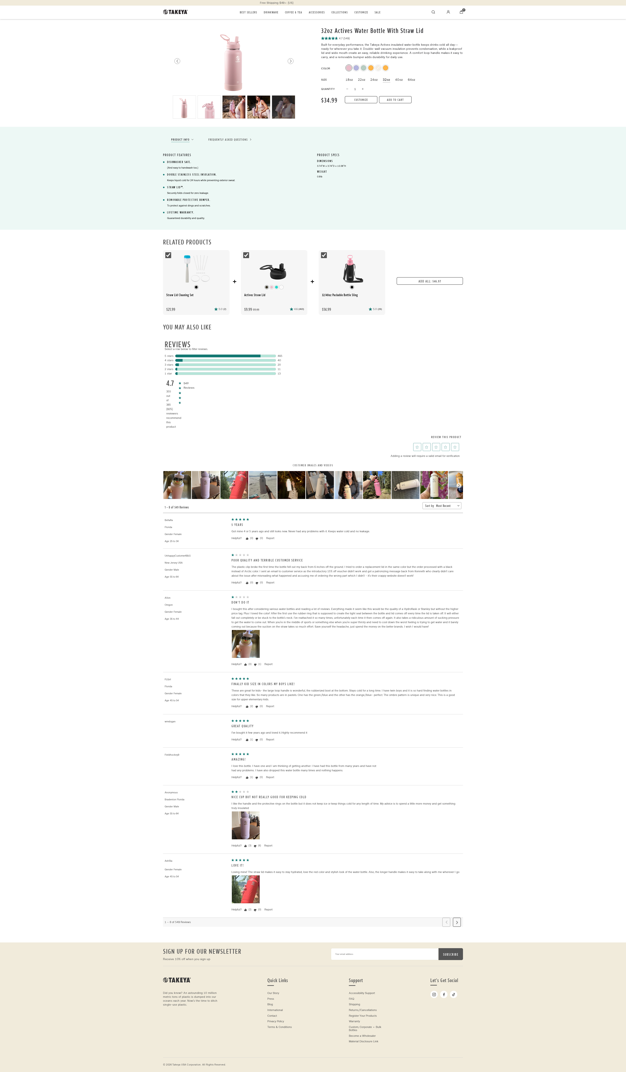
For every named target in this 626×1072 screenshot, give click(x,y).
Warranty (354, 1021)
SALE (378, 12)
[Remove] (347, 89)
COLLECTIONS (339, 12)
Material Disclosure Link (363, 1041)
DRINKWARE (271, 12)
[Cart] (461, 12)
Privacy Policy (275, 1021)
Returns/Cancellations (363, 1010)
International (275, 1010)
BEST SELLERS (248, 12)
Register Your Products (363, 1015)
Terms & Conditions (279, 1027)
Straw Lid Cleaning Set (180, 295)
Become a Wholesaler (362, 1035)
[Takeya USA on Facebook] (443, 994)
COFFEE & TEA (293, 12)
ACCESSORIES (317, 12)
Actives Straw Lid (254, 295)
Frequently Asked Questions (228, 139)
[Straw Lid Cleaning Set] (196, 269)
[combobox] (446, 506)
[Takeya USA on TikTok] (453, 994)
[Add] (362, 89)
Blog (270, 1004)
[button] (290, 61)
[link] (186, 384)
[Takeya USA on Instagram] (434, 994)
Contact (272, 1015)
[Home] (177, 986)
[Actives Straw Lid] (274, 269)
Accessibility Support (362, 993)
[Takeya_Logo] (177, 12)
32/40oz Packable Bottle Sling (340, 295)
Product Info (180, 139)
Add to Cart (395, 100)
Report (270, 538)
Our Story (273, 993)
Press (270, 998)
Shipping (354, 1004)
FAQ (351, 998)
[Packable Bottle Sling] (352, 269)
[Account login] (448, 12)
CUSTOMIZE (361, 12)
